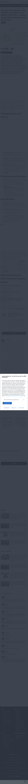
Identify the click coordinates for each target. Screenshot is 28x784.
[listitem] (14, 399)
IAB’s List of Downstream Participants (15, 395)
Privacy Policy (21, 407)
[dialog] (14, 392)
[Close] (25, 376)
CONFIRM (7, 403)
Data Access (14, 407)
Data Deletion (6, 407)
